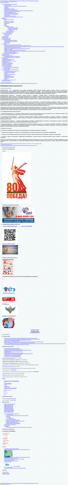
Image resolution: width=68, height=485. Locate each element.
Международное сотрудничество (10, 424)
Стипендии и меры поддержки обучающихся (12, 11)
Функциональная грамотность (7, 55)
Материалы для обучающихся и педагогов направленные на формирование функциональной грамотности (19, 83)
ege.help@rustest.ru (25, 361)
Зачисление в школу (5, 54)
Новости (3, 17)
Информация (4, 18)
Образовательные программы (9, 72)
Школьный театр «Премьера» (7, 62)
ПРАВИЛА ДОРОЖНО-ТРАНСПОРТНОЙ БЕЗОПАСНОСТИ (15, 50)
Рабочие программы (9, 26)
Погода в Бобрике (17, 466)
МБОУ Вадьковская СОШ (8, 405)
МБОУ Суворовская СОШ (8, 411)
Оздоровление (6, 23)
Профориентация (5, 36)
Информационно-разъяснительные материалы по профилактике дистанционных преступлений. (20, 338)
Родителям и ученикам (6, 68)
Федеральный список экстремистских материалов (12, 44)
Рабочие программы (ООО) (13, 28)
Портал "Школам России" (8, 467)
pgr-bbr (10, 88)
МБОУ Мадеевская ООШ (8, 408)
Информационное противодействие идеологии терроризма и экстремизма (17, 48)
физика (5, 394)
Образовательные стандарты (9, 8)
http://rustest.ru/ (4, 375)
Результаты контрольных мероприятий (11, 41)
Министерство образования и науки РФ (11, 458)
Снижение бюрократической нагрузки (8, 79)
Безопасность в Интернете (11, 381)
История (5, 385)
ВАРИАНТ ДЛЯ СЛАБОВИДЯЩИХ (8, 147)
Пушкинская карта (5, 61)
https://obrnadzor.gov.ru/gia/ (15, 368)
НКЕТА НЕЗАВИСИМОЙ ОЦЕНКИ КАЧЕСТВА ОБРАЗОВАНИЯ (18, 226)
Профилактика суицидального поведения (11, 52)
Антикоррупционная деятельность (8, 59)
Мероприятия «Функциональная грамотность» (12, 56)
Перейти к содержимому (4, 2)
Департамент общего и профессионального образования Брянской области (17, 449)
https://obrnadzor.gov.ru (6, 364)
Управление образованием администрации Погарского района (15, 468)
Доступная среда (7, 15)
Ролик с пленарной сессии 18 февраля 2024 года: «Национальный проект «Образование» (19, 342)
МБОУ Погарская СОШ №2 (9, 410)
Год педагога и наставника (8, 22)
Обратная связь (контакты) (8, 76)
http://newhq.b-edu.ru (5, 376)
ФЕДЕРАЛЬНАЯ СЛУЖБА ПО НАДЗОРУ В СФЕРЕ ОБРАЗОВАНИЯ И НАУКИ (18, 353)
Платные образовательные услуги (10, 12)
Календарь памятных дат (10, 31)
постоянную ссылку (38, 143)
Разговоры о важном (9, 32)
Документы (7, 383)
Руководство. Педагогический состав (10, 9)
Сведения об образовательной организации (9, 4)
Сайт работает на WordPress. (5, 484)
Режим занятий (7, 75)
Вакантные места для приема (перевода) (11, 14)
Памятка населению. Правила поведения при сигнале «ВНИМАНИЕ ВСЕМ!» (17, 45)
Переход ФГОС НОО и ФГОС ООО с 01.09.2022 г (11, 57)
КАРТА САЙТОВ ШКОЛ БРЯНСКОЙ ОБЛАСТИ (21, 457)
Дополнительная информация (9, 77)
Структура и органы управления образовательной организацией (15, 6)
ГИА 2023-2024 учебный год (7, 33)
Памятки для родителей (8, 49)
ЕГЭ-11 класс (6, 34)
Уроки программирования (10, 388)
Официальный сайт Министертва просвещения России (13, 352)
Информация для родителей (9, 21)
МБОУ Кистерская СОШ (8, 407)
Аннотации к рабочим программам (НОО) (11, 448)
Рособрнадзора (35, 331)
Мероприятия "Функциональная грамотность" (19, 143)
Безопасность (4, 43)
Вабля (5, 382)
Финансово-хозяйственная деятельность (11, 13)
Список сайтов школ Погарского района (9, 398)
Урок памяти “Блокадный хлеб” (6, 82)
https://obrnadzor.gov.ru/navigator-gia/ (8, 366)
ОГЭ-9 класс (6, 35)
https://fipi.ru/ (4, 373)
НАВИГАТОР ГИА (7, 351)
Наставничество (5, 58)
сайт (4, 393)
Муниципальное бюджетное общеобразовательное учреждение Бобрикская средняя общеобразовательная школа (19, 0)
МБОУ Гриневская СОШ (8, 406)
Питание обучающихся (6, 39)
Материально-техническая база (9, 74)
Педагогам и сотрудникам (6, 66)
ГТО (5, 20)
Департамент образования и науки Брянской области (13, 349)
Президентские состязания (8, 19)
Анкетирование (7, 42)
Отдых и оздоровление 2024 (7, 65)
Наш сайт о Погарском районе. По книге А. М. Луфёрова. (14, 459)
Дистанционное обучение (6, 38)
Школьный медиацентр (6, 80)
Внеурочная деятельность (6, 64)
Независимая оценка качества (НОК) (8, 53)
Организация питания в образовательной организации (13, 16)
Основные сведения (7, 5)
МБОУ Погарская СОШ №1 (9, 409)
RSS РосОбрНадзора (9, 429)
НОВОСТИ (7, 386)
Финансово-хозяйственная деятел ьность (13, 422)
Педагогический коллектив (11, 419)
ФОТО (5, 24)
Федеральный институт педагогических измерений (13, 354)
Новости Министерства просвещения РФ (11, 67)
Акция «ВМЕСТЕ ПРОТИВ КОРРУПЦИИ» (12, 340)
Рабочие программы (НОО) (13, 27)
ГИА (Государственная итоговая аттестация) (12, 348)
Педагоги (6, 73)
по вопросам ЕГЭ (35, 332)
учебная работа (10, 418)
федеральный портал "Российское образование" (12, 355)
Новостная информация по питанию (10, 40)
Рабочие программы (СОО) (13, 29)
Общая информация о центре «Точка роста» (11, 70)
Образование (6, 7)
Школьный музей (5, 37)
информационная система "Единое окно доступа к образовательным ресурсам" (17, 350)
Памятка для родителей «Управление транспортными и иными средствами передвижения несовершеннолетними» (24, 341)
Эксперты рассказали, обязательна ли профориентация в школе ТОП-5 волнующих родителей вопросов (22, 339)
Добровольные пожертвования (7, 63)
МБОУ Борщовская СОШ (8, 404)
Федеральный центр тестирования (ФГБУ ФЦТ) (12, 356)
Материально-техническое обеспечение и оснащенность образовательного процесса (18, 10)
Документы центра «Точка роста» (10, 71)
